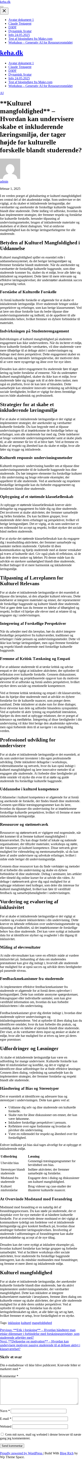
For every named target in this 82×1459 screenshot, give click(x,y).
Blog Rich (67, 1453)
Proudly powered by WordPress (21, 1453)
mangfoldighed (42, 1323)
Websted (5, 1426)
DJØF (12, 27)
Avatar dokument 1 (21, 19)
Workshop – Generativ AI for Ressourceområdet (40, 42)
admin (4, 181)
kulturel (26, 1323)
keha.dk (5, 2)
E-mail (5, 1418)
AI (2, 93)
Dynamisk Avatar (20, 31)
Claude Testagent (19, 23)
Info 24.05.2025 (19, 35)
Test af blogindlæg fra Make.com (30, 38)
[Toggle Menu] (1, 6)
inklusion (14, 1323)
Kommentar (9, 1376)
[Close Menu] (4, 11)
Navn (5, 1411)
